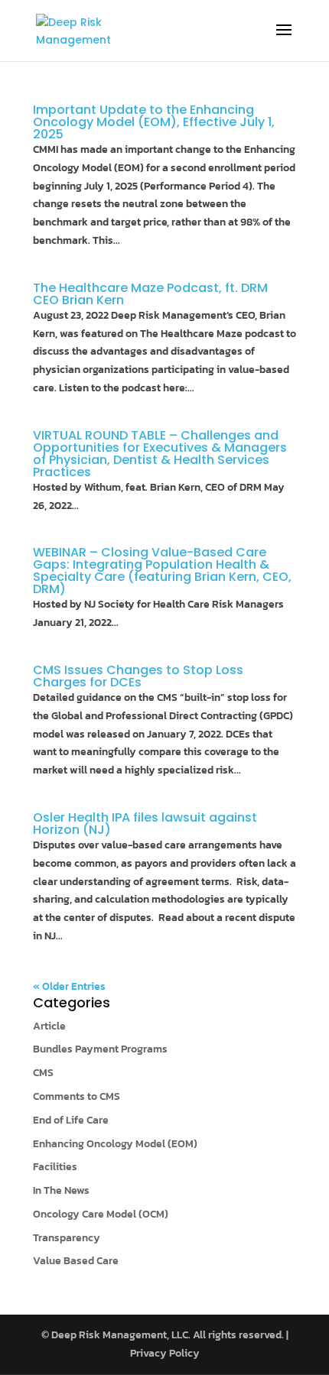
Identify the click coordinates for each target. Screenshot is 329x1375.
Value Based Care (76, 1261)
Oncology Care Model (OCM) (100, 1214)
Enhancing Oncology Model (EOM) (115, 1144)
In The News (61, 1190)
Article (49, 1026)
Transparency (66, 1238)
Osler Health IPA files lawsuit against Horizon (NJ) (145, 823)
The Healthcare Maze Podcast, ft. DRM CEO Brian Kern (150, 294)
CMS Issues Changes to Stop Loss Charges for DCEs (138, 676)
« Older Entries (69, 986)
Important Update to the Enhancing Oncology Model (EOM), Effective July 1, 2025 (154, 122)
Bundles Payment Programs (100, 1049)
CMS (43, 1073)
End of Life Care (71, 1120)
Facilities (55, 1167)
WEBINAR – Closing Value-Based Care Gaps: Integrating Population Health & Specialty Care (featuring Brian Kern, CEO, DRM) (162, 570)
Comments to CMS (76, 1096)
